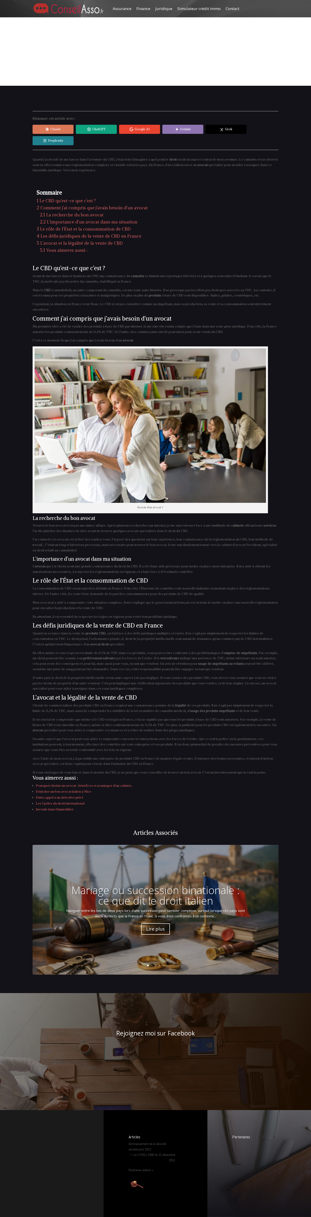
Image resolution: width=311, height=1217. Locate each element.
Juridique (163, 8)
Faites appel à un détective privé (59, 797)
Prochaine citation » (141, 1170)
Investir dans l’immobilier (55, 809)
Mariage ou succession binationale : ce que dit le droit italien (155, 895)
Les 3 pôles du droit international (60, 803)
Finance (143, 8)
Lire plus (155, 929)
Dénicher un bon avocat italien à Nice (63, 791)
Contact (232, 8)
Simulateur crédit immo (199, 8)
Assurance (122, 8)
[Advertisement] (155, 51)
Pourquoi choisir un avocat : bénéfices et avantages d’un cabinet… (84, 786)
